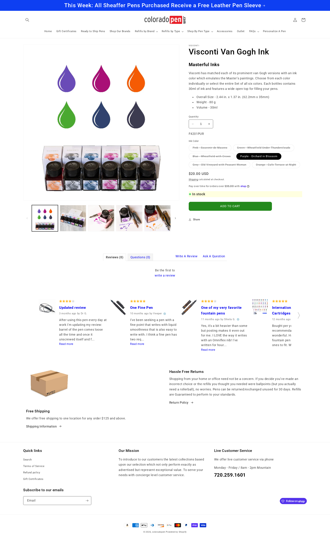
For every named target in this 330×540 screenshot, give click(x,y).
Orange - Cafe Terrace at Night (278, 165)
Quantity (194, 116)
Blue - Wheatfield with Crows (214, 157)
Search (27, 459)
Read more (66, 344)
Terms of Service (34, 466)
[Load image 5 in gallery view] (157, 218)
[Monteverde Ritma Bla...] (47, 308)
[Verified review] (164, 313)
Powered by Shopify (176, 532)
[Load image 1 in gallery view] (45, 218)
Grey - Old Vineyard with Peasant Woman (221, 165)
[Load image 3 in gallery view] (101, 218)
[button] (27, 20)
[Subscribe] (87, 500)
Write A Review (186, 256)
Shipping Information (41, 426)
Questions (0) (140, 257)
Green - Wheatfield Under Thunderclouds (265, 148)
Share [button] (196, 219)
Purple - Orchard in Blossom (258, 156)
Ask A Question (214, 256)
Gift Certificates (33, 478)
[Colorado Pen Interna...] (260, 307)
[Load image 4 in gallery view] (129, 218)
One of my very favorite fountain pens (221, 310)
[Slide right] (175, 218)
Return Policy (179, 402)
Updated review (72, 307)
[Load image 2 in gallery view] (73, 218)
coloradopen (158, 532)
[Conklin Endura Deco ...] (189, 308)
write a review (165, 275)
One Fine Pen (141, 307)
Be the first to (165, 273)
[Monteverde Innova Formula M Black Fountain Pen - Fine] (118, 308)
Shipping (193, 179)
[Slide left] (27, 218)
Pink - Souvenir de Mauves (212, 148)
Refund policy (31, 472)
